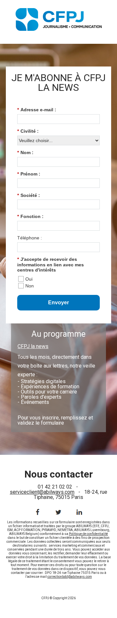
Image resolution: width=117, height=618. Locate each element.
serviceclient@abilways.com (42, 492)
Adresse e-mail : (36, 109)
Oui (28, 279)
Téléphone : (29, 237)
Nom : (25, 152)
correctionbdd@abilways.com (69, 576)
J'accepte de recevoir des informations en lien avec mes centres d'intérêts (50, 265)
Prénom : (28, 173)
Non (29, 285)
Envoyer (58, 302)
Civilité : (28, 131)
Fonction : (30, 216)
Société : (28, 195)
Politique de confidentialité (88, 534)
